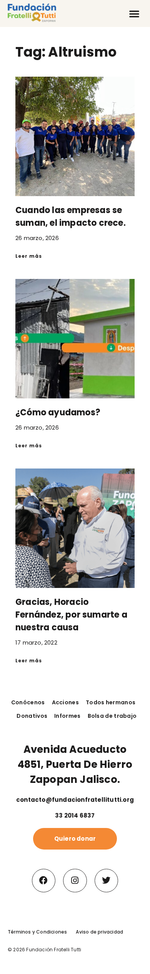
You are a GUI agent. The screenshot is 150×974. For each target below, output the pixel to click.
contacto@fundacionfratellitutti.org (75, 800)
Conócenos (28, 702)
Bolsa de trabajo (112, 716)
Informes (67, 716)
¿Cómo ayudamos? (57, 412)
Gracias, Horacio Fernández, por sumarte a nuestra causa (71, 614)
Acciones (65, 702)
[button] (134, 13)
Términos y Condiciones (37, 932)
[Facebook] (44, 881)
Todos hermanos (110, 702)
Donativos (32, 716)
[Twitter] (106, 881)
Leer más (28, 256)
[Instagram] (75, 881)
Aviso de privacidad (99, 932)
